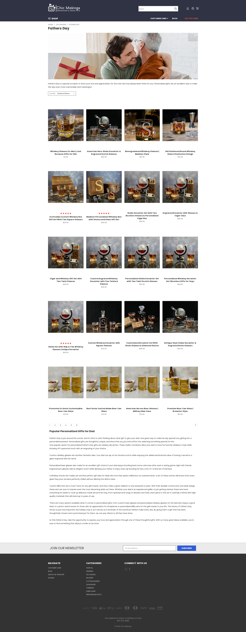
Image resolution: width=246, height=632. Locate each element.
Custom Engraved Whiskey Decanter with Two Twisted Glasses (104, 281)
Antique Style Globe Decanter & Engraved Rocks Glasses (180, 344)
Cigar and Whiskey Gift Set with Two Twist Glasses (66, 280)
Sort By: (53, 93)
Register (60, 574)
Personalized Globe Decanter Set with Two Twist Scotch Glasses (142, 280)
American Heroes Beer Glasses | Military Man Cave (142, 409)
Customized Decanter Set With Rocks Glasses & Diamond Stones (142, 344)
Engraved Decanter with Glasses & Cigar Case (180, 214)
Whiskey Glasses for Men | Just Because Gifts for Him (65, 152)
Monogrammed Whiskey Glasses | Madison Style (142, 152)
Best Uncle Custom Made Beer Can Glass (103, 409)
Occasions (91, 574)
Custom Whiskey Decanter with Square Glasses (104, 344)
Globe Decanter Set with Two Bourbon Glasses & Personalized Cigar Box (142, 216)
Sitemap (51, 578)
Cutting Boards (93, 581)
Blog (174, 18)
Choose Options (66, 125)
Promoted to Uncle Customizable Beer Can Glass (66, 409)
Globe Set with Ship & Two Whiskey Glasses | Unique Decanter (65, 348)
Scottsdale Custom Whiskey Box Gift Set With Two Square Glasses (66, 218)
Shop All (89, 568)
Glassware (91, 584)
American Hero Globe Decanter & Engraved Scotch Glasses (104, 152)
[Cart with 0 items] (197, 8)
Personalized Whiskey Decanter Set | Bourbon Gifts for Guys (180, 280)
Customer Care (158, 18)
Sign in (51, 574)
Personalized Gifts (93, 594)
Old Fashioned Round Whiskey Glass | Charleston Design (180, 152)
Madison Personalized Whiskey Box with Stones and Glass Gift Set (104, 218)
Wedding (89, 571)
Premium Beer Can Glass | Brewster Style (180, 409)
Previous (239, 624)
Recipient (90, 578)
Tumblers (90, 588)
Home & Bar (90, 591)
